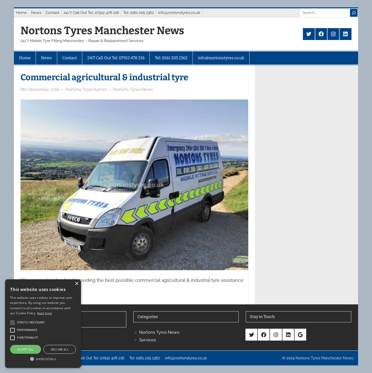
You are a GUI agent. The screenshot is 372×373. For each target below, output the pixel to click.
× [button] (76, 284)
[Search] (354, 13)
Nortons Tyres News (133, 89)
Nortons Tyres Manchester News (102, 30)
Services (147, 339)
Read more (44, 313)
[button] (43, 358)
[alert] (43, 323)
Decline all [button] (60, 349)
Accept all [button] (25, 349)
